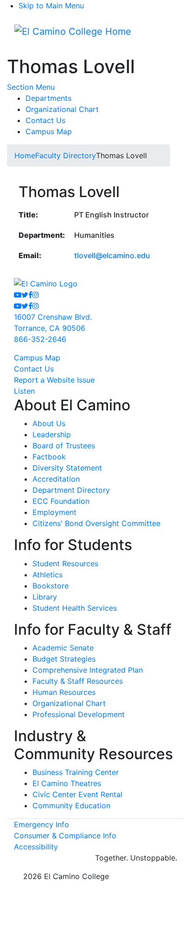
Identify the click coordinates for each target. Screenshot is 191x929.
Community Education (71, 805)
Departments (48, 98)
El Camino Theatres (66, 783)
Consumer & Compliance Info (65, 835)
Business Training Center (75, 772)
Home (24, 155)
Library (44, 596)
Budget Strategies (64, 658)
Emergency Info (41, 824)
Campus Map (48, 131)
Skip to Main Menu (51, 5)
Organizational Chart (62, 109)
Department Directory (71, 490)
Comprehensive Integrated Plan (87, 670)
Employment (54, 512)
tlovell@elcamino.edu (112, 255)
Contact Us (45, 120)
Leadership (51, 434)
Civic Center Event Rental (77, 794)
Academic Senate (63, 647)
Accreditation (56, 478)
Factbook (49, 456)
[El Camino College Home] (72, 31)
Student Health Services (74, 608)
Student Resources (65, 563)
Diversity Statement (67, 467)
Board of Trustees (63, 445)
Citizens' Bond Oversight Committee (96, 523)
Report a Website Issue (54, 379)
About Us (48, 423)
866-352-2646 (40, 339)
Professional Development (78, 714)
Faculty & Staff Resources (77, 681)
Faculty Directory (65, 155)
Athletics (47, 574)
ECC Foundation (60, 501)
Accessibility (36, 846)
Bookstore (50, 585)
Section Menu (31, 87)
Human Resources (64, 692)
